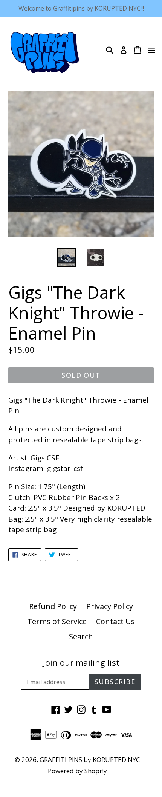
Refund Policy (53, 606)
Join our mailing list (81, 662)
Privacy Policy (109, 606)
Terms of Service (57, 621)
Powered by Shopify (77, 770)
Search (81, 636)
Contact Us (115, 621)
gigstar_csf (65, 468)
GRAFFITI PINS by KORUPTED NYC (90, 759)
